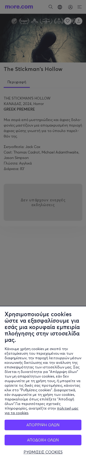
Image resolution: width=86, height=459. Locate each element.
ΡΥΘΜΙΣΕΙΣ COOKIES (43, 452)
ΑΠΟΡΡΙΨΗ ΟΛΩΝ (43, 424)
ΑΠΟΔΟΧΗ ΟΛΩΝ (43, 439)
